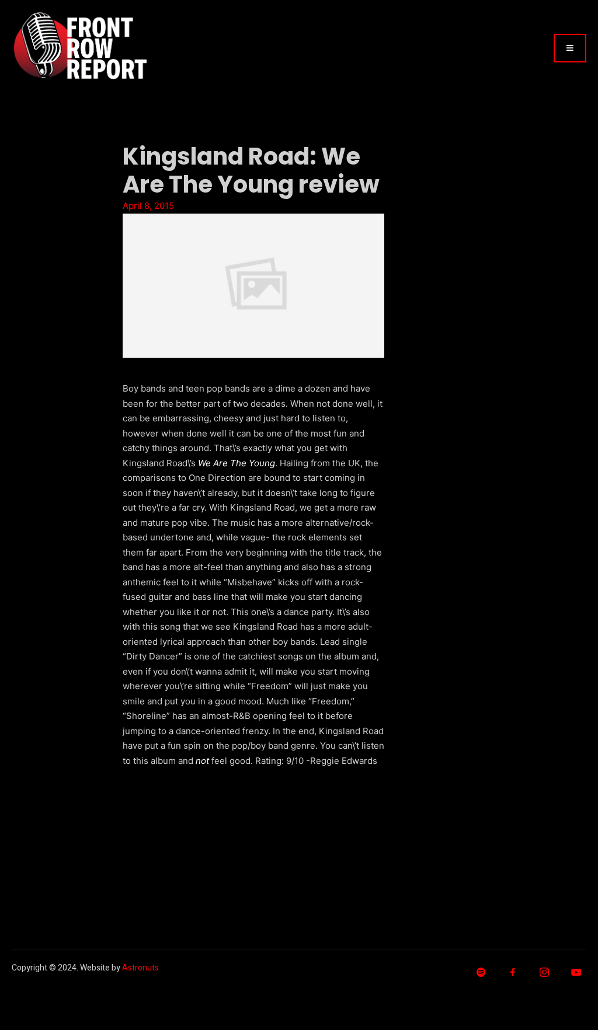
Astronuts (140, 968)
